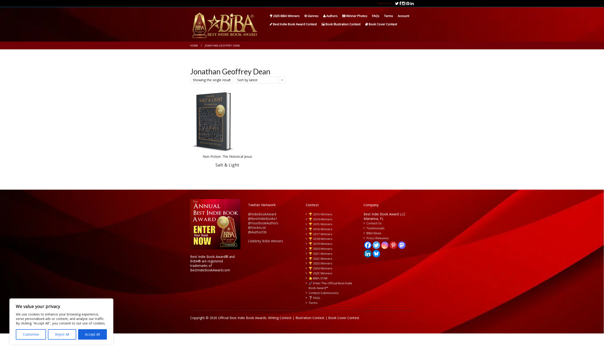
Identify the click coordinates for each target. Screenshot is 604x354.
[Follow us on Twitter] (397, 3)
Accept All (92, 334)
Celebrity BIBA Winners (265, 241)
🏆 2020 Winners (320, 249)
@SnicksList (257, 227)
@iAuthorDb (257, 232)
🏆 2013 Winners (320, 214)
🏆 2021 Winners (320, 254)
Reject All (62, 334)
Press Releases (377, 238)
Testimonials (375, 228)
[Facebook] (368, 245)
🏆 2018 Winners (320, 239)
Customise (31, 334)
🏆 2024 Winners (320, 268)
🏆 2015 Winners (320, 224)
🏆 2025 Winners (320, 273)
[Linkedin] (368, 253)
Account (403, 16)
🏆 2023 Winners (320, 263)
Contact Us (374, 223)
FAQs (375, 16)
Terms (388, 16)
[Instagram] (385, 245)
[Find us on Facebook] (400, 3)
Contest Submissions (324, 293)
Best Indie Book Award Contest (294, 24)
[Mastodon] (402, 245)
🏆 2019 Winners (320, 244)
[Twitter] (376, 245)
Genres (313, 16)
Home (194, 45)
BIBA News (374, 233)
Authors (332, 16)
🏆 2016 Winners (320, 229)
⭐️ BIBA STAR (318, 278)
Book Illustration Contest (343, 24)
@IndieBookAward (262, 214)
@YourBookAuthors (263, 223)
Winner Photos (356, 16)
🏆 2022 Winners (320, 258)
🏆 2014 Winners (320, 219)
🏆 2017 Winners (320, 234)
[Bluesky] (376, 253)
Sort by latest (247, 80)
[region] (61, 322)
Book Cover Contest (382, 24)
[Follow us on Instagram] (404, 3)
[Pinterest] (393, 245)
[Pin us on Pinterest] (408, 3)
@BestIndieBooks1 (262, 218)
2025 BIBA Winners (286, 16)
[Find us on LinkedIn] (412, 3)
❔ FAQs (314, 298)
